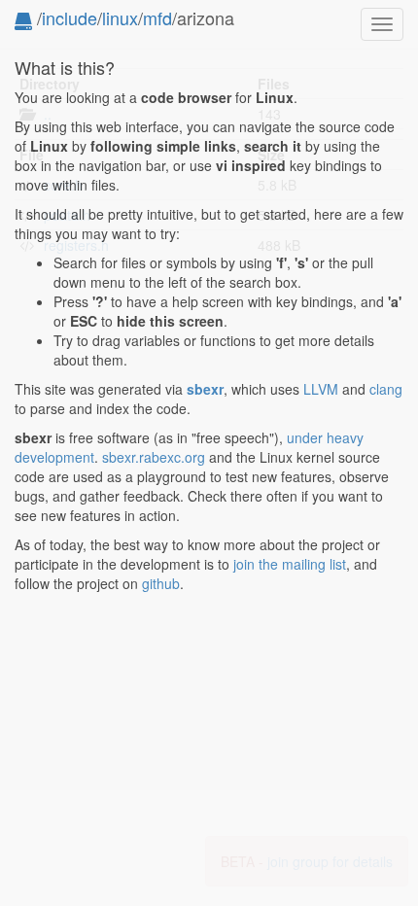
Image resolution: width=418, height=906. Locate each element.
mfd (157, 17)
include (69, 17)
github (161, 583)
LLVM (320, 389)
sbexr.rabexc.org (153, 457)
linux (120, 17)
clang (385, 389)
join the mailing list (289, 564)
